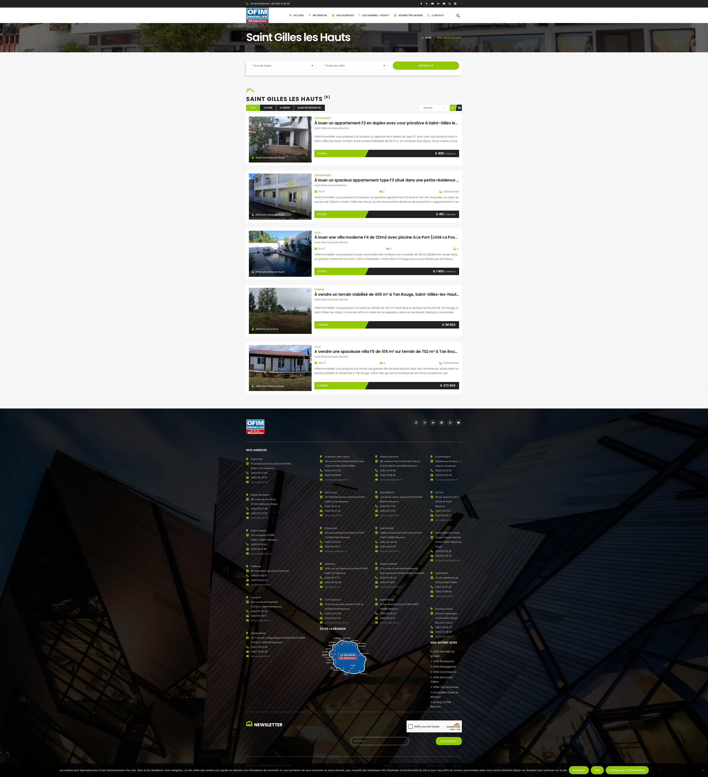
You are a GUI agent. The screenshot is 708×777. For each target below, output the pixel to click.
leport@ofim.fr (443, 520)
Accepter (579, 770)
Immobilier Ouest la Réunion (444, 695)
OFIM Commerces (444, 672)
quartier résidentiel (309, 107)
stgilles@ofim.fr (444, 636)
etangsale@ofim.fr (336, 551)
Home (428, 37)
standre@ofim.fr (389, 551)
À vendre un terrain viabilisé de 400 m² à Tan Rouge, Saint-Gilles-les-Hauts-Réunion (395, 294)
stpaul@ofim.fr (259, 482)
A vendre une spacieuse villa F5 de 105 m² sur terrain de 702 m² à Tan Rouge (387, 351)
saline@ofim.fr (259, 518)
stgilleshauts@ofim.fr (447, 560)
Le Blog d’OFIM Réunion (441, 704)
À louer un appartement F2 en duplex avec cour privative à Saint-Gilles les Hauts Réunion (400, 123)
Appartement (322, 118)
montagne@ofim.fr (446, 479)
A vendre (285, 107)
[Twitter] (427, 3)
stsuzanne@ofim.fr (391, 479)
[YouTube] (432, 3)
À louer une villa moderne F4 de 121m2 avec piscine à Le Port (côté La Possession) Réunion (400, 237)
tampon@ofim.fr (260, 620)
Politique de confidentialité (627, 770)
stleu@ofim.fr (332, 587)
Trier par (427, 107)
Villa (317, 232)
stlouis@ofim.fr (333, 515)
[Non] (703, 770)
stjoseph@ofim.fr (261, 553)
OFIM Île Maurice (443, 661)
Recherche (426, 65)
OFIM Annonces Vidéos (442, 679)
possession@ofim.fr (336, 622)
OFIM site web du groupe (443, 654)
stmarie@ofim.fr (260, 656)
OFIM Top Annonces (446, 687)
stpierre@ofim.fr (389, 622)
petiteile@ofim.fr (261, 584)
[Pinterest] (455, 3)
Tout (253, 107)
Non (597, 770)
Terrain (319, 289)
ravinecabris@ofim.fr (337, 479)
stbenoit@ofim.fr (390, 515)
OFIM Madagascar (444, 666)
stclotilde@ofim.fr (390, 587)
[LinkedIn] (438, 3)
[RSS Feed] (450, 3)
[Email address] (444, 3)
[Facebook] (421, 3)
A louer (268, 107)
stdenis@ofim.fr (444, 596)
